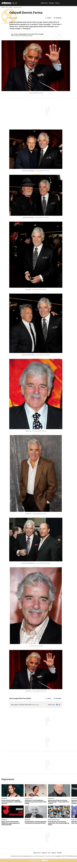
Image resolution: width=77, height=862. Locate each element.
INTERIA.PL (63, 856)
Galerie (10, 7)
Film (7, 7)
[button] (44, 3)
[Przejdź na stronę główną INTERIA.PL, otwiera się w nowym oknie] (6, 3)
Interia (3, 7)
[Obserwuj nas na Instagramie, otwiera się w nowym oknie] (59, 704)
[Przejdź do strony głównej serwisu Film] (14, 3)
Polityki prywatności (40, 856)
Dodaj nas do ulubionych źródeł (29, 35)
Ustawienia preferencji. (50, 856)
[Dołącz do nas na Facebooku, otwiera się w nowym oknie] (57, 704)
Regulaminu (31, 856)
